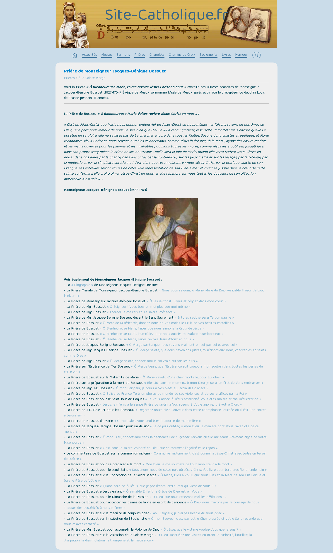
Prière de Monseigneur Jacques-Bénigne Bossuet (115, 71)
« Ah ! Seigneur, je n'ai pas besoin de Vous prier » (187, 513)
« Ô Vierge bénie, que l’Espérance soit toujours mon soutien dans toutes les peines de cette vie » (163, 369)
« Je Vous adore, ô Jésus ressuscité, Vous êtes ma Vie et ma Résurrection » (203, 399)
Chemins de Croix (182, 55)
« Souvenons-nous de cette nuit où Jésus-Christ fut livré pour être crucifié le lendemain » (198, 470)
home (75, 55)
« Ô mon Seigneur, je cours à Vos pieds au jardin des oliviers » (160, 388)
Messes (106, 55)
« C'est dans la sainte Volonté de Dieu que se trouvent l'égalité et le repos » (159, 448)
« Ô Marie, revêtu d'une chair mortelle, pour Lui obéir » (182, 378)
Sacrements (208, 55)
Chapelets (157, 55)
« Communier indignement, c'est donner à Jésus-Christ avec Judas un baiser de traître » (165, 456)
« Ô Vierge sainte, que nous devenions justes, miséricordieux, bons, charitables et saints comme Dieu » (165, 353)
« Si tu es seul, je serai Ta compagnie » (204, 318)
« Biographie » (82, 285)
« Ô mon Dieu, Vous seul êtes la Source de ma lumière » (157, 421)
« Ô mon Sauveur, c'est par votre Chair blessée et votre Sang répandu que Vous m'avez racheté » (163, 522)
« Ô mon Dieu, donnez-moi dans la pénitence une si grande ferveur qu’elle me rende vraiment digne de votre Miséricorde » (165, 440)
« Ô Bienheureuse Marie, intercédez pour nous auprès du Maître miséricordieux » (162, 334)
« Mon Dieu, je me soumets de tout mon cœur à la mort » (187, 465)
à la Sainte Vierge (92, 78)
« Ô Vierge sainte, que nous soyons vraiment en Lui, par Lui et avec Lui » (182, 345)
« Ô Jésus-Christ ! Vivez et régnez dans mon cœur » (186, 301)
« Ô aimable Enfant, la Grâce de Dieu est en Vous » (162, 492)
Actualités (89, 55)
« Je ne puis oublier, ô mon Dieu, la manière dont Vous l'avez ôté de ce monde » (161, 429)
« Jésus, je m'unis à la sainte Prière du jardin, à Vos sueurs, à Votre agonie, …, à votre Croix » (171, 405)
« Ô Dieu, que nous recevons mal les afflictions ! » (188, 497)
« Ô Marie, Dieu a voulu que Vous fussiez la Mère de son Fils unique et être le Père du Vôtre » (164, 478)
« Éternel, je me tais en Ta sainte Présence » (141, 312)
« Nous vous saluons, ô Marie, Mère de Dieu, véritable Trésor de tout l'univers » (164, 293)
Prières (139, 55)
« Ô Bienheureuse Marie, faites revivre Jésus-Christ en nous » (147, 340)
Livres (226, 55)
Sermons (123, 55)
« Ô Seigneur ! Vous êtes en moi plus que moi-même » (149, 307)
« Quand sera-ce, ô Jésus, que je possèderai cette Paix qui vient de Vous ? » (158, 486)
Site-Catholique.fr (166, 16)
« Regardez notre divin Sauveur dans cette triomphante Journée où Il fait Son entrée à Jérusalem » (165, 413)
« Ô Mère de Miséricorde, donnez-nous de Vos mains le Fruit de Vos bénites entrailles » (167, 323)
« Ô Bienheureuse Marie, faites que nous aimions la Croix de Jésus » (152, 329)
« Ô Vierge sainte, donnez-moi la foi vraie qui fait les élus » (152, 361)
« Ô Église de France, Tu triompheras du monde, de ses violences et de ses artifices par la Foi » (173, 394)
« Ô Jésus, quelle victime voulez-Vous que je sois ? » (201, 530)
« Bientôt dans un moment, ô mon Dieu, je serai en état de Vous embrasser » (203, 383)
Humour (241, 55)
